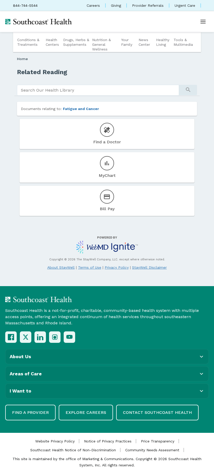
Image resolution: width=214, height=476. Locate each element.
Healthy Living (162, 42)
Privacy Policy (117, 267)
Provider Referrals (148, 5)
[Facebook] (11, 337)
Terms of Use (89, 267)
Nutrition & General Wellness (101, 44)
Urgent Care (185, 5)
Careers (93, 5)
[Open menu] (203, 21)
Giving (116, 5)
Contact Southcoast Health (157, 412)
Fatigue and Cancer (81, 109)
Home (22, 59)
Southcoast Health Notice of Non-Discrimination (73, 450)
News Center (144, 42)
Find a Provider (30, 412)
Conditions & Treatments (28, 42)
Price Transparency (157, 441)
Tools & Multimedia (183, 42)
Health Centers (52, 42)
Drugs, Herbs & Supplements (76, 42)
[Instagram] (55, 337)
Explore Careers (86, 412)
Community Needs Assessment (152, 450)
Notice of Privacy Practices (108, 441)
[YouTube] (69, 337)
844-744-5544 (25, 5)
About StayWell (61, 267)
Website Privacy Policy (55, 441)
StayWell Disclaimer (149, 267)
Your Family (126, 42)
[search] (98, 90)
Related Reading (42, 72)
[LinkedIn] (40, 337)
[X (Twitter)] (25, 337)
